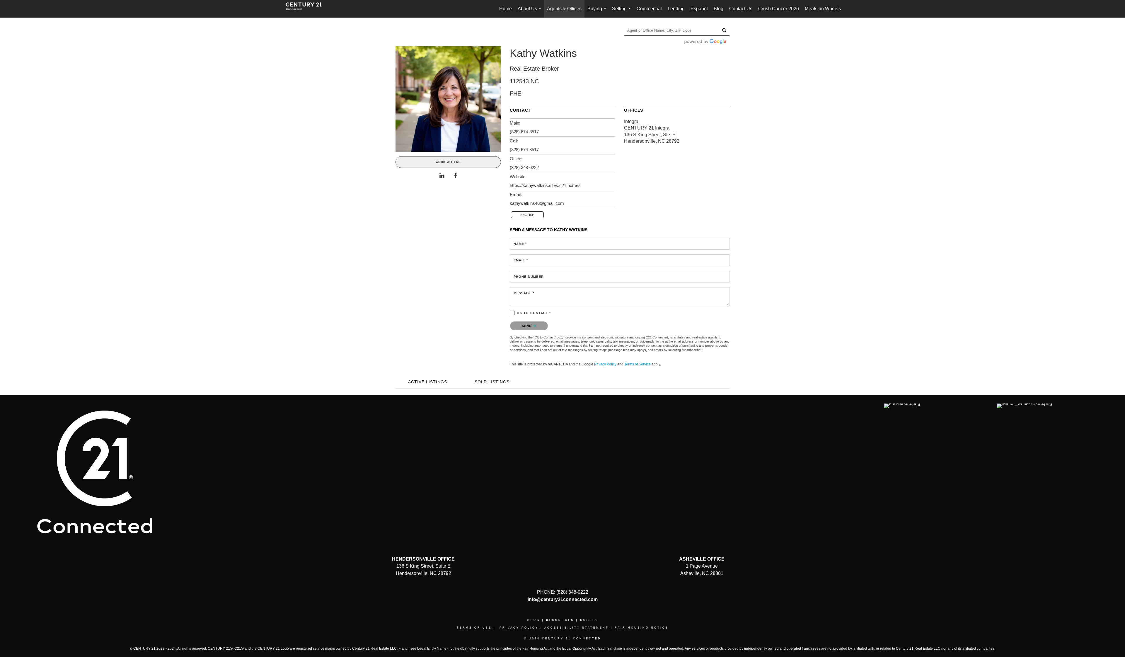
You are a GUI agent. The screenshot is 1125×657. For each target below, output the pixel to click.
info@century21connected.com (563, 599)
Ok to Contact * (534, 313)
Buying (597, 12)
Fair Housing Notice (642, 627)
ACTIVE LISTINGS (427, 381)
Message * (524, 293)
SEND (527, 326)
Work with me (448, 162)
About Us (530, 12)
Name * (520, 244)
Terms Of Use (474, 627)
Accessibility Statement (576, 627)
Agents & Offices (564, 8)
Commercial (649, 8)
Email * (521, 260)
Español (699, 8)
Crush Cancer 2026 (778, 8)
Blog (718, 8)
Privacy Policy (605, 364)
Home (505, 8)
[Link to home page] (307, 9)
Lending (676, 8)
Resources (560, 620)
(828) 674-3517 (524, 131)
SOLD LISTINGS (492, 381)
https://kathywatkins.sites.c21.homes (545, 185)
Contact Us (740, 8)
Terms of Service (637, 364)
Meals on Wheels (823, 8)
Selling (622, 12)
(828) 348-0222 (524, 167)
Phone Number (529, 276)
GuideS (589, 620)
